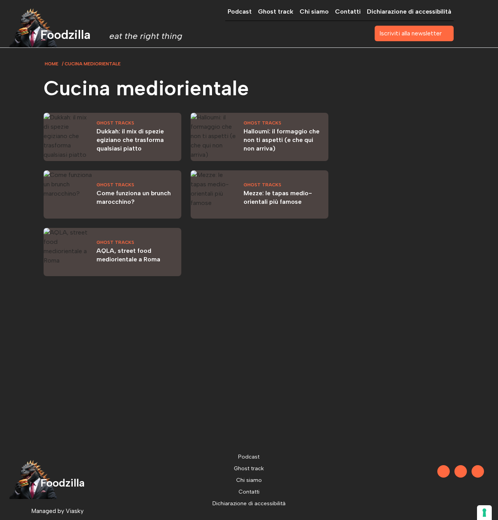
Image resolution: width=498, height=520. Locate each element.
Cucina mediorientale (93, 64)
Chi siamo (314, 11)
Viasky (75, 511)
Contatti (348, 11)
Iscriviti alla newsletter (410, 33)
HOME (51, 64)
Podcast (240, 11)
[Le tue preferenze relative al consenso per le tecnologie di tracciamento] (484, 512)
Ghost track (275, 11)
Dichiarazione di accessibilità (409, 11)
